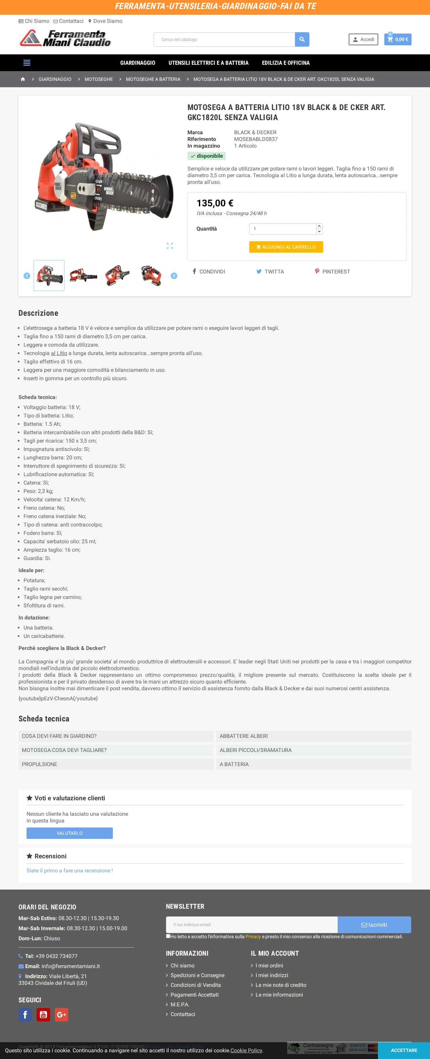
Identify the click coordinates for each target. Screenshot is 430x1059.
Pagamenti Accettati (195, 995)
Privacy (253, 936)
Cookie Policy (246, 1050)
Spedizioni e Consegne (197, 975)
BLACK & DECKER (255, 132)
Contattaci (71, 21)
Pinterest (335, 271)
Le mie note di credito (281, 985)
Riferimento (201, 139)
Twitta (273, 271)
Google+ (61, 1014)
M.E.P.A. (180, 1004)
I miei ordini (269, 965)
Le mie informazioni (279, 995)
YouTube (43, 1014)
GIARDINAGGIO (137, 62)
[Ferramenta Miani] (66, 39)
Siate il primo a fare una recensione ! (70, 870)
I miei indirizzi (272, 975)
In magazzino (203, 146)
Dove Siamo (105, 21)
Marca (195, 132)
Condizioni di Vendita (196, 985)
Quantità (207, 228)
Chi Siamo (36, 21)
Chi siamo (183, 965)
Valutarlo (70, 833)
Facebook (25, 1014)
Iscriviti (377, 924)
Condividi (211, 271)
